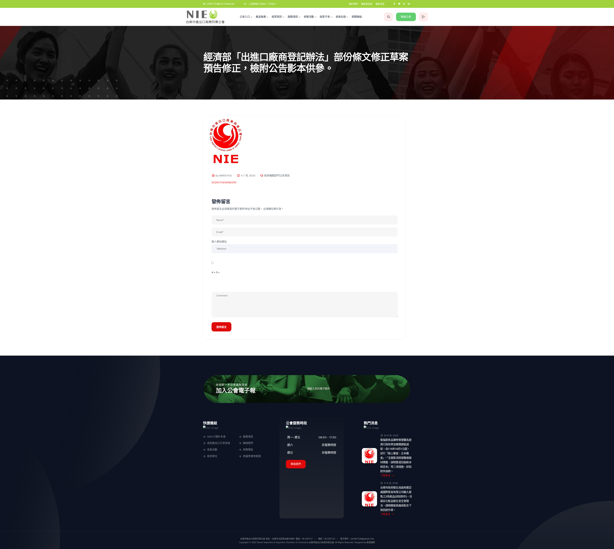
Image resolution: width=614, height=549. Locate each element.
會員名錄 (341, 16)
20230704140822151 (224, 182)
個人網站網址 (219, 241)
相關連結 (357, 16)
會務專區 (248, 449)
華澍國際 (370, 542)
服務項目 (293, 16)
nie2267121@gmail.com (362, 538)
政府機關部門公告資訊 (277, 175)
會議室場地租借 (252, 456)
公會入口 (245, 16)
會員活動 (212, 449)
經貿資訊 (277, 16)
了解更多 (385, 475)
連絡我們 (248, 443)
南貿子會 (325, 16)
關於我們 (353, 3)
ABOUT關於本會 (216, 436)
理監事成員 (366, 3)
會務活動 (309, 16)
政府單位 (212, 456)
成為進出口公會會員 (218, 443)
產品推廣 (261, 16)
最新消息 (379, 3)
